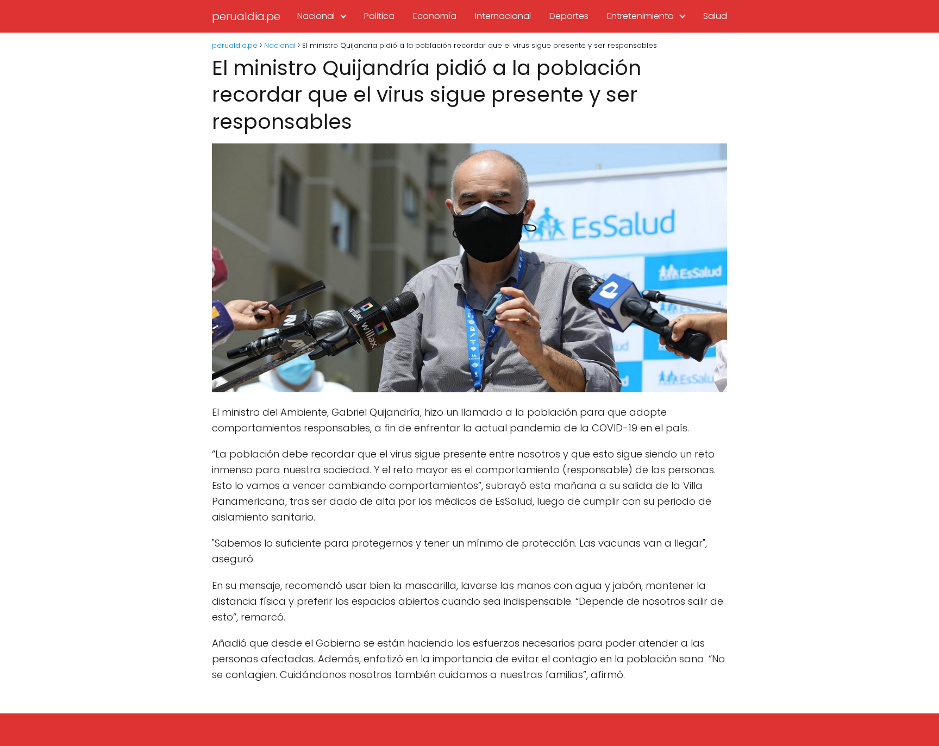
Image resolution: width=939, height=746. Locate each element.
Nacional (316, 16)
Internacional (503, 16)
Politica (379, 16)
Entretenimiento (640, 16)
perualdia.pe (246, 16)
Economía (434, 16)
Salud (715, 16)
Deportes (569, 16)
